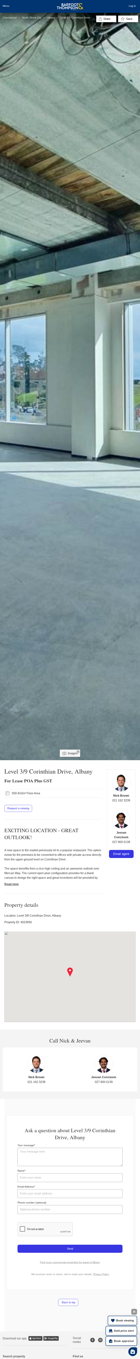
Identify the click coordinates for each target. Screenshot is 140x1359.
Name (21, 1170)
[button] (70, 972)
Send (70, 1248)
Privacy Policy (101, 1274)
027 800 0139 (121, 842)
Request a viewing (18, 808)
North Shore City (31, 17)
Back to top (68, 1302)
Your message (26, 1145)
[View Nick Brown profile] (121, 782)
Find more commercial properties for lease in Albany (70, 1262)
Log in (132, 5)
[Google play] (51, 1338)
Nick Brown (121, 795)
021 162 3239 (121, 800)
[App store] (35, 1338)
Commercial (10, 17)
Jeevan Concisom (103, 1077)
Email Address (26, 1186)
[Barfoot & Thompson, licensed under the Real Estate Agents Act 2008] (70, 4)
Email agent (121, 854)
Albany (51, 17)
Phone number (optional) (32, 1202)
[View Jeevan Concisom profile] (121, 819)
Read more (11, 884)
